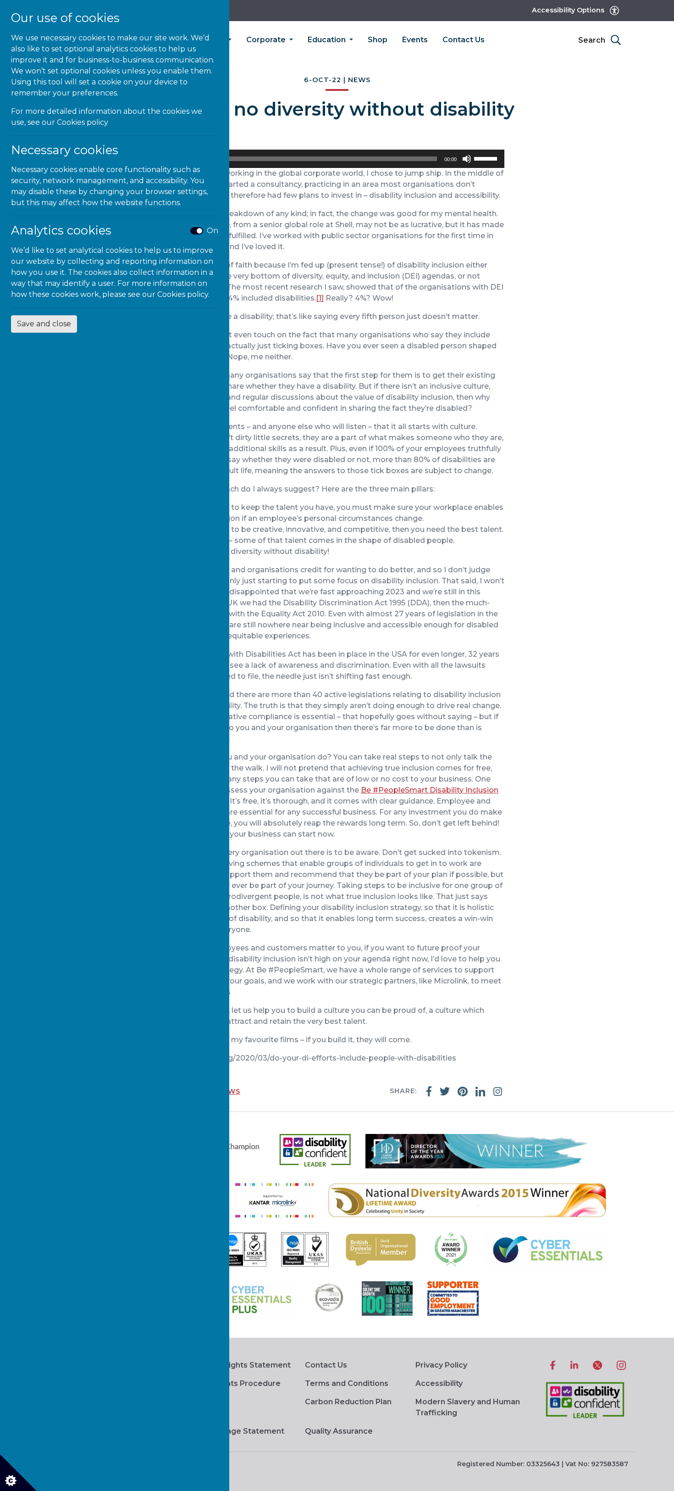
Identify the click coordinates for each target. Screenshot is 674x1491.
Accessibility (439, 1383)
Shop (377, 39)
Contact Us (463, 39)
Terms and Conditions (346, 1383)
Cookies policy (82, 122)
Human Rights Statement (243, 1365)
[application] (337, 159)
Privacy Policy (441, 1365)
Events (415, 39)
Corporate (266, 39)
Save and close (44, 323)
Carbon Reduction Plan (348, 1401)
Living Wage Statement (239, 1431)
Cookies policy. (183, 294)
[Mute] (466, 158)
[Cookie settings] (18, 1472)
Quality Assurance (339, 1431)
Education (328, 39)
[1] (320, 298)
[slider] (487, 158)
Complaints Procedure (238, 1383)
